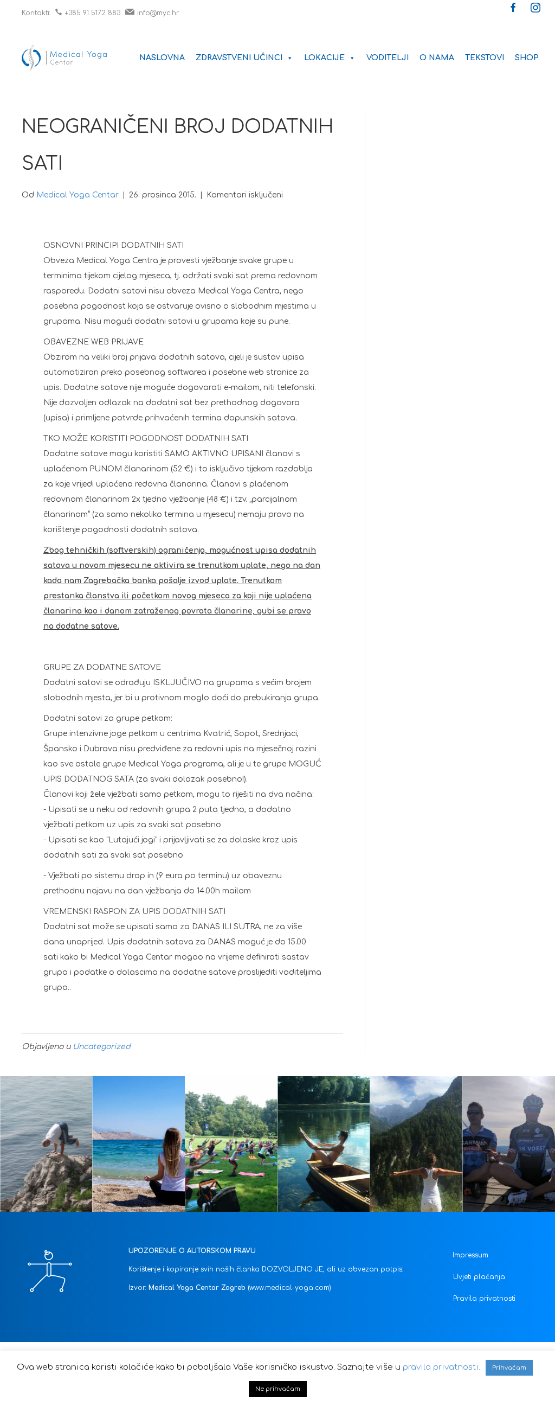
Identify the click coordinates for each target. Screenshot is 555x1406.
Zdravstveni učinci (239, 58)
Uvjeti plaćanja (479, 1277)
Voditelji (387, 58)
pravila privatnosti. (441, 1367)
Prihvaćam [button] (509, 1367)
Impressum (470, 1255)
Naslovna (162, 58)
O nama (437, 58)
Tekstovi (484, 58)
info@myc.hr (158, 13)
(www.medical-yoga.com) (289, 1288)
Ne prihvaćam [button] (277, 1388)
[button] (513, 8)
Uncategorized (102, 1047)
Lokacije (324, 58)
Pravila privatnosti (484, 1298)
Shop (527, 58)
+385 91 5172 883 (92, 13)
